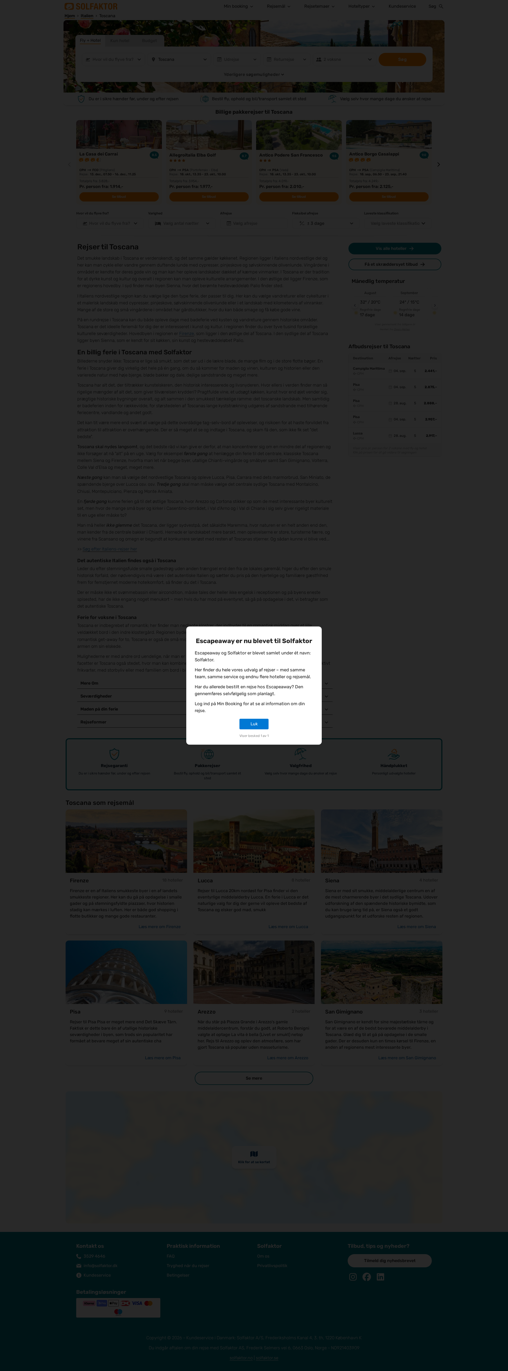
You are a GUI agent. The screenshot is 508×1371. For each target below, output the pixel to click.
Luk (254, 723)
